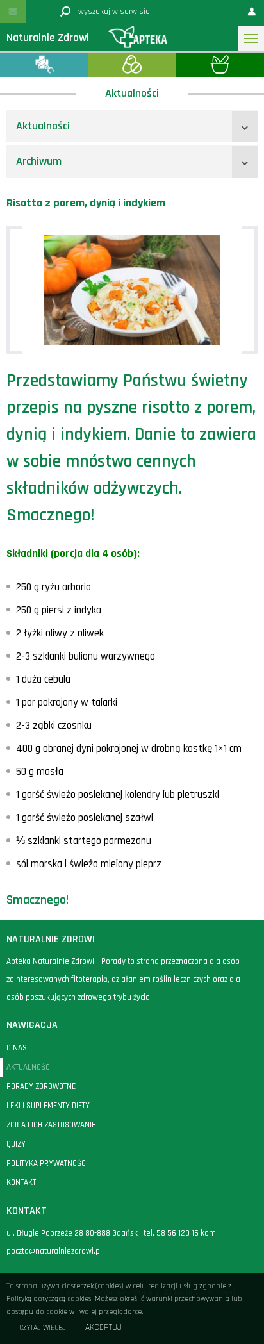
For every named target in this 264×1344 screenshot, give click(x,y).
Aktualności (43, 126)
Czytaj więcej (42, 1327)
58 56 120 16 (177, 1233)
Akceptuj (103, 1327)
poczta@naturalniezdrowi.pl (54, 1251)
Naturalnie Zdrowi (47, 37)
